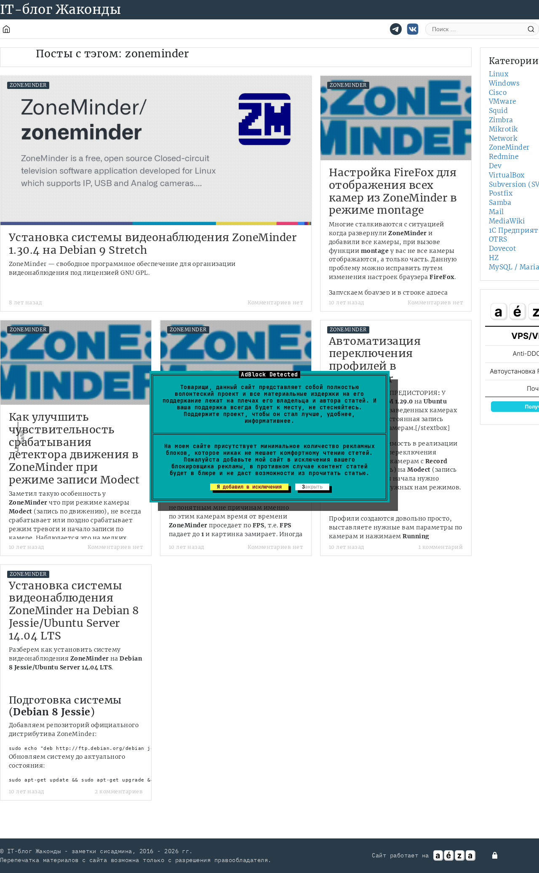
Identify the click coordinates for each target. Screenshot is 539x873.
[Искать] (531, 29)
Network (503, 138)
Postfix (500, 193)
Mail (496, 212)
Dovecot (502, 248)
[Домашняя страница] (6, 29)
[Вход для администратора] (495, 855)
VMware (502, 101)
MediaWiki (507, 221)
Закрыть (312, 487)
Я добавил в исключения (249, 487)
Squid (498, 111)
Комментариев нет (275, 302)
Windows (504, 83)
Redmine (503, 157)
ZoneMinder (28, 85)
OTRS (498, 239)
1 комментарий (441, 547)
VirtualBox (507, 175)
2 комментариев (119, 791)
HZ (494, 258)
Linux (498, 74)
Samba (500, 203)
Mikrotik (503, 129)
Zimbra (501, 120)
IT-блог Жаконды (60, 9)
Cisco (498, 93)
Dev (495, 166)
